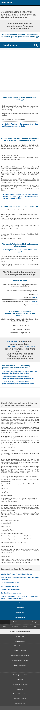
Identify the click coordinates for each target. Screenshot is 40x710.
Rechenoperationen (20, 665)
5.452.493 (35, 301)
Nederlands (15, 627)
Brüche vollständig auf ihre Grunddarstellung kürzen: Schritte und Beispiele (20, 597)
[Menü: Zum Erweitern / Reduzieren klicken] (30, 45)
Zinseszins (20, 689)
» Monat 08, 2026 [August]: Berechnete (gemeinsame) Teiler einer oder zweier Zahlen (18, 382)
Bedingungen (20, 612)
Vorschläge (20, 607)
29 (37, 294)
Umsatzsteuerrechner (20, 699)
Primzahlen (6, 2)
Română (25, 627)
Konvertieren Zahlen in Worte (20, 655)
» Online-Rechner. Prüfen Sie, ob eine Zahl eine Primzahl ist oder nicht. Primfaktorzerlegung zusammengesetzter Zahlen (20, 196)
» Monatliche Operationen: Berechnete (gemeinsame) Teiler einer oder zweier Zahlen (18, 377)
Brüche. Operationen (20, 646)
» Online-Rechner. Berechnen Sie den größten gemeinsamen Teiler (20, 125)
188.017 (35, 298)
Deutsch (5, 622)
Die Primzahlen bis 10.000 (10, 586)
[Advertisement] (20, 70)
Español (25, 622)
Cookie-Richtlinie (20, 617)
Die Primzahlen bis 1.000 (10, 583)
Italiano (5, 627)
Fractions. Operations (20, 650)
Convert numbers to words (20, 660)
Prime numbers (20, 636)
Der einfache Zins (20, 703)
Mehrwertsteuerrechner (20, 694)
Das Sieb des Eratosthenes (10, 589)
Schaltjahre (20, 679)
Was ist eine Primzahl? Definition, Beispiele (16, 574)
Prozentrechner (20, 670)
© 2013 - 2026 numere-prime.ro (20, 631)
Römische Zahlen (20, 641)
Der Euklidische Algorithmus (11, 593)
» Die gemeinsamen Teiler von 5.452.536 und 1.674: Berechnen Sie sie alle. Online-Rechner (20, 372)
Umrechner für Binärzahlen (20, 684)
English (15, 622)
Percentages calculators (20, 675)
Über (20, 603)
